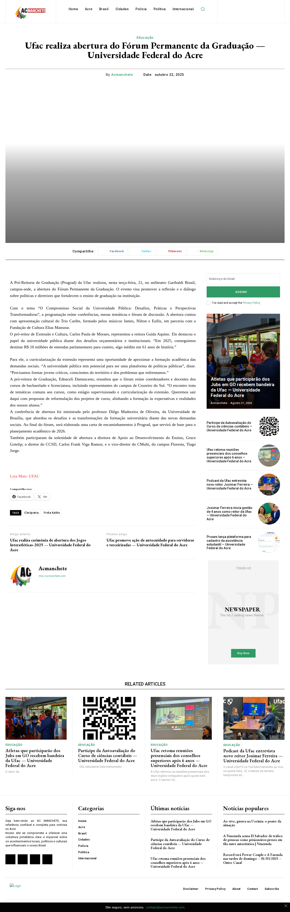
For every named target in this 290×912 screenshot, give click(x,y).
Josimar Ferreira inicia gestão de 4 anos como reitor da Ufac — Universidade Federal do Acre (229, 513)
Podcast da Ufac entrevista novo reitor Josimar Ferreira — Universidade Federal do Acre (230, 484)
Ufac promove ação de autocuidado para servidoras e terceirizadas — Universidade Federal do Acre (150, 542)
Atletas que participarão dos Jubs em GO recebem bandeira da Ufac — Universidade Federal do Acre (242, 387)
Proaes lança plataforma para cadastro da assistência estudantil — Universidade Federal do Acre (229, 542)
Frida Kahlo (52, 512)
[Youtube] (47, 859)
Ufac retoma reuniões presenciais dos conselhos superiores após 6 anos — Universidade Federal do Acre (229, 455)
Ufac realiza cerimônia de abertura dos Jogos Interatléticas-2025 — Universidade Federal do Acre (50, 545)
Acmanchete (122, 75)
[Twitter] (35, 859)
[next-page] (272, 321)
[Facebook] (40, 583)
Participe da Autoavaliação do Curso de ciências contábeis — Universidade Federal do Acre (229, 426)
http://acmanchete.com (52, 576)
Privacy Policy (251, 302)
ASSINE (241, 292)
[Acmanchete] (21, 576)
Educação (145, 38)
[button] (202, 9)
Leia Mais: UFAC (24, 476)
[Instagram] (48, 583)
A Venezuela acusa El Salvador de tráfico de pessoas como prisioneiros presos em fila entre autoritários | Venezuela (253, 840)
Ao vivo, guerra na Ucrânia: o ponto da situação (252, 823)
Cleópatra (31, 512)
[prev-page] (264, 321)
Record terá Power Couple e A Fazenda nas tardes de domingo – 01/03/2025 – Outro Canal (253, 858)
